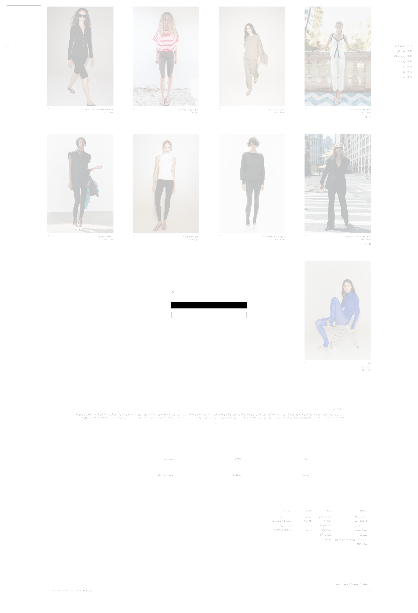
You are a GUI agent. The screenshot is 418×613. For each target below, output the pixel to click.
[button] (209, 305)
